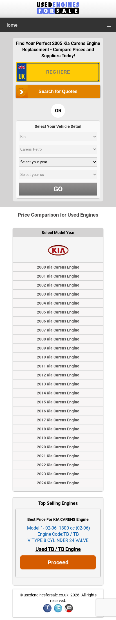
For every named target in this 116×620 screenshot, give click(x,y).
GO (58, 189)
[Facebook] (47, 611)
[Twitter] (58, 611)
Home (11, 25)
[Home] (58, 12)
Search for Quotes (58, 91)
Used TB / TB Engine (58, 549)
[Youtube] (68, 611)
